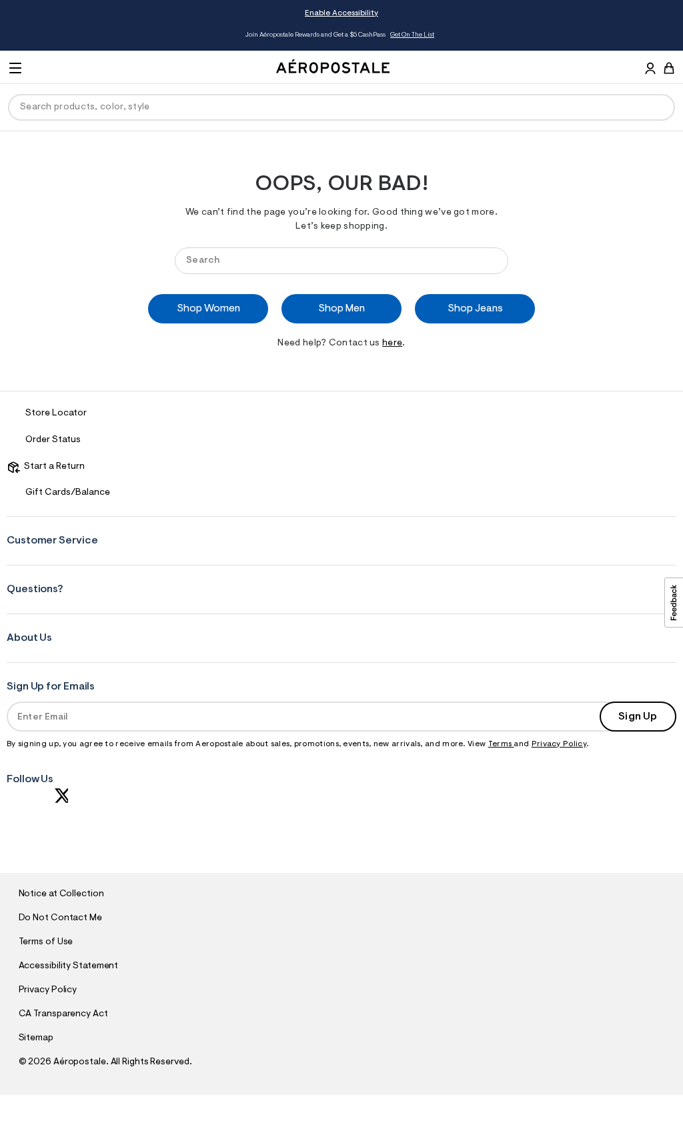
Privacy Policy (559, 744)
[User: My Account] (650, 70)
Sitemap (36, 1038)
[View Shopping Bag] (669, 68)
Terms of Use (46, 942)
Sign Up (637, 717)
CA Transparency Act (63, 1014)
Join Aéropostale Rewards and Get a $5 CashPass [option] (339, 35)
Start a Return (52, 466)
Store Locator (56, 413)
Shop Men (341, 308)
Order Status (53, 440)
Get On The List (412, 35)
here (392, 343)
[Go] (492, 260)
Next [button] (602, 35)
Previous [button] (81, 35)
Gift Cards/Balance (67, 492)
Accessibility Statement (69, 966)
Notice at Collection (61, 894)
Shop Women (208, 308)
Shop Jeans (475, 308)
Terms (501, 744)
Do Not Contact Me (60, 918)
